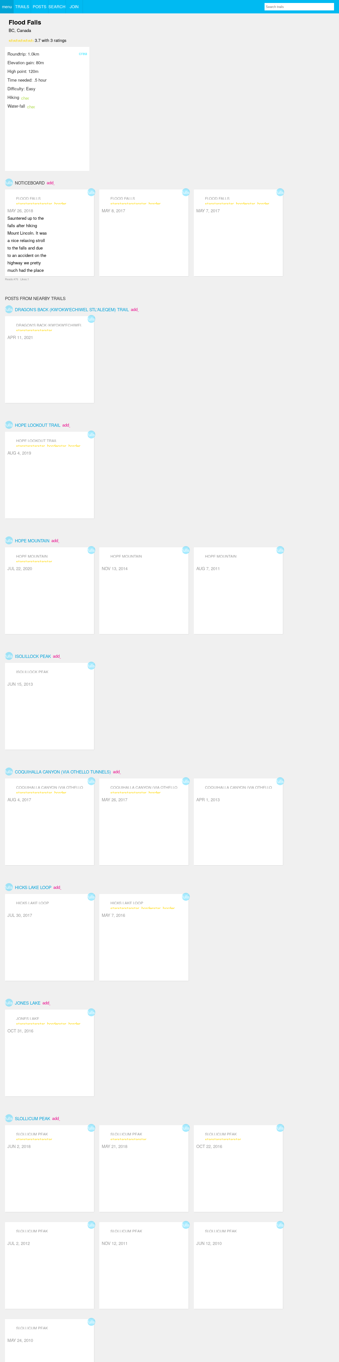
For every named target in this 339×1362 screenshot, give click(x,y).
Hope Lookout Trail (37, 425)
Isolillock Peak (33, 656)
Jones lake (27, 1003)
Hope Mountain (32, 540)
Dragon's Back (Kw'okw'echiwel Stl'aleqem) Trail (72, 309)
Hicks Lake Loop (33, 887)
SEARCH (57, 6)
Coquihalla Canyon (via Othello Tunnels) (63, 772)
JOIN (74, 6)
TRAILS (22, 6)
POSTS (39, 6)
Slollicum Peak (32, 1118)
